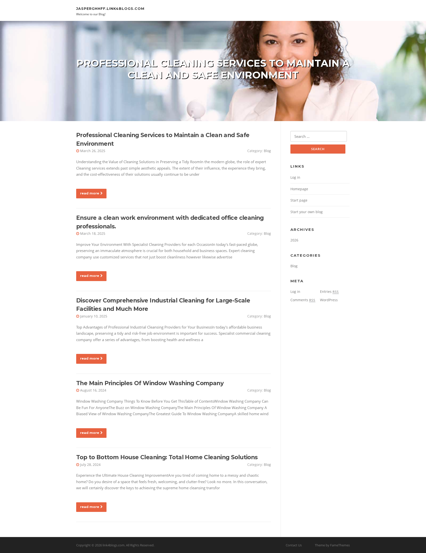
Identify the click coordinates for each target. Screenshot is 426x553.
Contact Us (294, 545)
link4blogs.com (113, 545)
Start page (298, 200)
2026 (294, 240)
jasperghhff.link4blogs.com (110, 8)
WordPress (329, 300)
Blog (267, 150)
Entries (329, 291)
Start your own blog (306, 211)
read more (89, 193)
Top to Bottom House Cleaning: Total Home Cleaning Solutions (167, 457)
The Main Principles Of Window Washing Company (150, 383)
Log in (295, 177)
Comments (302, 300)
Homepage (299, 189)
